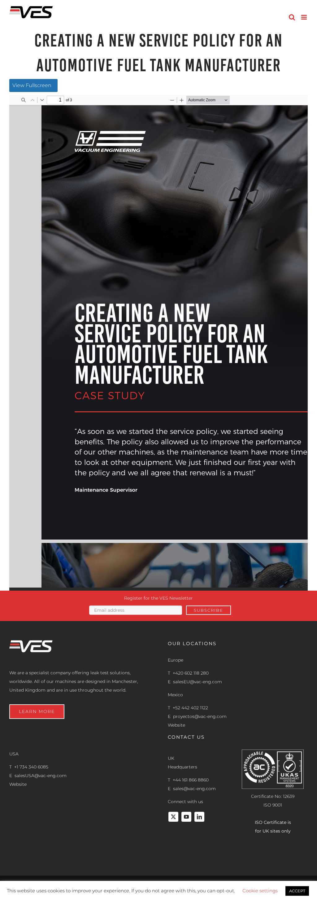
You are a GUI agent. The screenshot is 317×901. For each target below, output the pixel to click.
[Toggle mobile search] (292, 17)
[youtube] (186, 817)
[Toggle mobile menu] (304, 17)
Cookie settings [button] (260, 891)
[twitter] (173, 817)
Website (176, 725)
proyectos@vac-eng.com (200, 716)
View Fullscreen (31, 85)
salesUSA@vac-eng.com (41, 775)
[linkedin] (199, 817)
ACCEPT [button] (297, 890)
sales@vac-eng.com (194, 788)
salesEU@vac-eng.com (197, 681)
